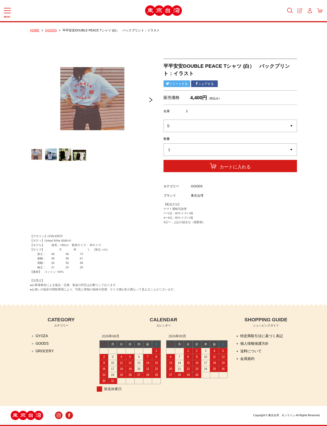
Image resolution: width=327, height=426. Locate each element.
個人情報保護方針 (254, 343)
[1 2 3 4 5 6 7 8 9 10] (230, 150)
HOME (34, 30)
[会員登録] (300, 10)
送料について (251, 351)
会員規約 (247, 359)
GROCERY (45, 351)
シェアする (206, 84)
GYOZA (42, 336)
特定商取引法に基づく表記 (261, 336)
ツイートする (178, 84)
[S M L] (230, 126)
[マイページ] (310, 10)
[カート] (320, 10)
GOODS (51, 30)
